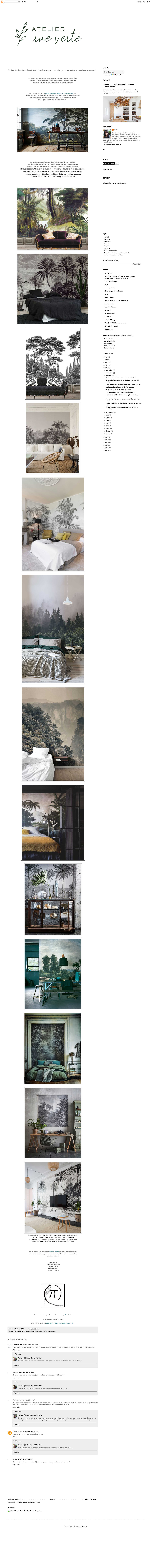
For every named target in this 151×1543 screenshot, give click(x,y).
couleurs (31, 1331)
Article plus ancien (91, 1499)
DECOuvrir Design (111, 281)
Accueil (52, 1499)
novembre (109, 373)
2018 (106, 365)
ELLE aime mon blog (110, 250)
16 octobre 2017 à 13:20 (26, 1372)
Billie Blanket (52, 1268)
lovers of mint (18, 1431)
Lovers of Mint (53, 1266)
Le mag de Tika (109, 345)
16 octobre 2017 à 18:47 (33, 1358)
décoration (38, 1331)
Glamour (71, 1241)
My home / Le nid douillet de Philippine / (120, 387)
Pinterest (107, 239)
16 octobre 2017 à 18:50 (34, 1415)
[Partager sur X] (33, 1329)
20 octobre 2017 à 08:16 (34, 1445)
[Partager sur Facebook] (35, 1329)
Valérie (20, 1358)
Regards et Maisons (53, 1264)
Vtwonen (34, 1239)
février (108, 431)
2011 (106, 450)
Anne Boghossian (59, 1235)
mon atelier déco (110, 313)
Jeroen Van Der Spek (41, 1235)
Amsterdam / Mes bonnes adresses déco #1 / (121, 378)
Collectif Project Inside (21, 1331)
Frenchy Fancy (109, 288)
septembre (110, 412)
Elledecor (70, 1237)
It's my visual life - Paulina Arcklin (116, 300)
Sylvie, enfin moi (109, 348)
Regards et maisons (111, 326)
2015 (106, 440)
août (108, 415)
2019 (106, 362)
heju (106, 294)
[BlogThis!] (31, 1329)
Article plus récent (14, 1499)
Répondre (16, 1350)
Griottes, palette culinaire (114, 291)
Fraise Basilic (108, 339)
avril (108, 425)
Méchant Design (110, 320)
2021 (106, 357)
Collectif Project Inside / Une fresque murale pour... (123, 384)
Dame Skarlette (109, 341)
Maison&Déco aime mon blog (113, 255)
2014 (106, 442)
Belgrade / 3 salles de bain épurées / (118, 389)
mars (108, 428)
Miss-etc (107, 310)
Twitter (106, 246)
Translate (118, 75)
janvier (108, 434)
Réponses (18, 1354)
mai (107, 423)
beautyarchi (109, 273)
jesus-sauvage (109, 304)
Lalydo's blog (108, 343)
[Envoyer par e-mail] (29, 1329)
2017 (106, 368)
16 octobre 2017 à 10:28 (30, 1344)
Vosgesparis (109, 329)
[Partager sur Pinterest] (38, 1329)
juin (107, 420)
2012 (106, 448)
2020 (106, 360)
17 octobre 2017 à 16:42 (30, 1431)
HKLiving (52, 1241)
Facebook (107, 241)
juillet (108, 417)
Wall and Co (41, 1241)
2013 (106, 445)
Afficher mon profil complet (112, 144)
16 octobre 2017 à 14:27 (27, 1400)
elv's (106, 284)
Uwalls (15, 1459)
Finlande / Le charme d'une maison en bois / (121, 392)
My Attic (108, 316)
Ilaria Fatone (17, 1344)
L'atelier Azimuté (111, 307)
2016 (106, 437)
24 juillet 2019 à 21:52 (25, 1459)
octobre (109, 375)
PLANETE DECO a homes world (115, 323)
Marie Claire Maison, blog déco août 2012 (117, 252)
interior (44, 1331)
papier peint (51, 1331)
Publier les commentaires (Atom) (29, 1502)
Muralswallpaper (42, 1237)
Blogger (84, 1526)
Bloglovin (107, 244)
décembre (109, 370)
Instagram (107, 248)
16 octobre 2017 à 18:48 (34, 1386)
